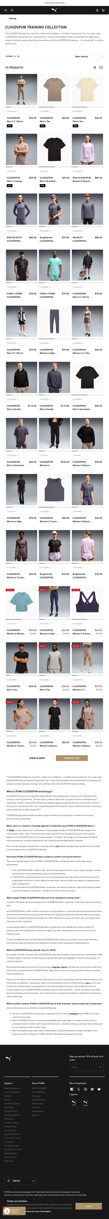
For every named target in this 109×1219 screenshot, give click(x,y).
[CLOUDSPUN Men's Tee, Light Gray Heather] (54, 657)
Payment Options (11, 1103)
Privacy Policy (10, 1126)
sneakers (74, 1013)
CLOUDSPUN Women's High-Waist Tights (47, 351)
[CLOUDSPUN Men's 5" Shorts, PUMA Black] (21, 321)
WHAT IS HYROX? (39, 1088)
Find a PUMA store (12, 1092)
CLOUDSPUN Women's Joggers (46, 463)
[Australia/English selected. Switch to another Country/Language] (20, 1181)
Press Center (37, 1103)
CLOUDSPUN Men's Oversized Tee (81, 407)
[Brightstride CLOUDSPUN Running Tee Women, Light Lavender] (87, 545)
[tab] (9, 226)
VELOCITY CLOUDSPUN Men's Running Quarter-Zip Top (81, 239)
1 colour (44, 171)
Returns (7, 1099)
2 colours (11, 171)
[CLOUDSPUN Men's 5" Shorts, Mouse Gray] (21, 89)
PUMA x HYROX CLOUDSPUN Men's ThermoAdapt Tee (16, 295)
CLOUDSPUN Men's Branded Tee (47, 179)
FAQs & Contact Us (12, 1088)
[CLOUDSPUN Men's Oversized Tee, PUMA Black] (87, 377)
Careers (35, 1115)
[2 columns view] (95, 67)
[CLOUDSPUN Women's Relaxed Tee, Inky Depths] (87, 489)
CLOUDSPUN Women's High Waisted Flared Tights (15, 519)
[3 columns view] (101, 67)
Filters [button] (9, 56)
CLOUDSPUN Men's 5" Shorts (15, 119)
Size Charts (9, 1107)
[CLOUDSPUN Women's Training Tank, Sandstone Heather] (21, 714)
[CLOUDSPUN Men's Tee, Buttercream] (87, 89)
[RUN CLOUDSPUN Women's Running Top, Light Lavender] (87, 149)
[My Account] (97, 10)
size (87, 983)
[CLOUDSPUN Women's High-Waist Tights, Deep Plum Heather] (54, 601)
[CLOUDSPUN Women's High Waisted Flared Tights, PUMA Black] (21, 489)
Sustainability (38, 1111)
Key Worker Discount (13, 1149)
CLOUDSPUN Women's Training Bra (16, 576)
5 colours (44, 111)
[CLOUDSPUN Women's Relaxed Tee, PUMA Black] (54, 714)
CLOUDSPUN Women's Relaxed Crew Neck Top (82, 463)
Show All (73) (71, 758)
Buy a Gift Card (10, 1111)
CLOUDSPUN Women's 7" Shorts (79, 688)
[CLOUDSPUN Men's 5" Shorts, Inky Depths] (87, 265)
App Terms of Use (12, 1134)
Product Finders (11, 1122)
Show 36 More (37, 758)
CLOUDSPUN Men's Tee (46, 119)
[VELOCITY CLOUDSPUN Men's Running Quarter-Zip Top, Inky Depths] (87, 209)
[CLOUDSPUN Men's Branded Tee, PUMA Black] (54, 149)
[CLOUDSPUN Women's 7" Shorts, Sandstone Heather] (87, 657)
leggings (56, 967)
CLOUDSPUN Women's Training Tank (49, 519)
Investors (36, 1107)
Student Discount (11, 1145)
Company (36, 1096)
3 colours (11, 111)
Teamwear (8, 1161)
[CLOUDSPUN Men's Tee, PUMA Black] (21, 657)
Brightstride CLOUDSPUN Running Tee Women (46, 239)
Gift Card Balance (11, 1115)
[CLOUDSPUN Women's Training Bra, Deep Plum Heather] (87, 601)
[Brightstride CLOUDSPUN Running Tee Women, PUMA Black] (54, 545)
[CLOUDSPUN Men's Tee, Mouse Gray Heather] (54, 89)
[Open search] (12, 10)
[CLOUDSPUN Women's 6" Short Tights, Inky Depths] (87, 321)
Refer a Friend (10, 1157)
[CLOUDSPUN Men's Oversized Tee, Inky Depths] (21, 433)
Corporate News (39, 1099)
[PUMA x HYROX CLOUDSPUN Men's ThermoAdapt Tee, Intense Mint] (54, 265)
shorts (64, 967)
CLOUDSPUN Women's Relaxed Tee (82, 519)
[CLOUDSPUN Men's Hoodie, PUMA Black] (21, 377)
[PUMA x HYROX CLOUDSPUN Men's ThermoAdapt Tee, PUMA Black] (21, 265)
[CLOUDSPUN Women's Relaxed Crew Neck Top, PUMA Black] (87, 433)
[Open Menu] (6, 10)
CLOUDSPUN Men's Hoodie (14, 407)
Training (12, 18)
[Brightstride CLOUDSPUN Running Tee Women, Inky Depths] (54, 209)
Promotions (9, 1142)
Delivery (7, 1096)
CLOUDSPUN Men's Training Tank (14, 179)
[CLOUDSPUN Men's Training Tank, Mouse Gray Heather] (21, 149)
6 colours (44, 343)
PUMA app (8, 1119)
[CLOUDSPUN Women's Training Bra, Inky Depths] (21, 545)
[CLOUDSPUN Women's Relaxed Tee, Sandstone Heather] (87, 714)
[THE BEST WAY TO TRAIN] (85, 1103)
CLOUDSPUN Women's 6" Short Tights (82, 351)
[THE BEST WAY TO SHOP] (74, 1103)
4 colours (44, 511)
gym (57, 846)
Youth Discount (10, 1153)
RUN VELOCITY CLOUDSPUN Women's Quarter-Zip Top (16, 239)
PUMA (11, 830)
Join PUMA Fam (39, 1092)
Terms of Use (10, 1130)
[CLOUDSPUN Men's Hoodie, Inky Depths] (54, 377)
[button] (6, 10)
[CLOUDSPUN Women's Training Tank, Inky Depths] (54, 489)
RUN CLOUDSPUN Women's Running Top (82, 179)
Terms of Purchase (12, 1138)
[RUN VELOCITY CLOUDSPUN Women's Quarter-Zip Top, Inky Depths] (21, 209)
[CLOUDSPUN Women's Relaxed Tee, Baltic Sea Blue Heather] (21, 601)
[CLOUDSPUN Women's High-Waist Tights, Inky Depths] (54, 321)
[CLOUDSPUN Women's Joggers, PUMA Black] (54, 433)
